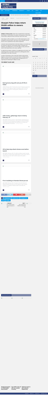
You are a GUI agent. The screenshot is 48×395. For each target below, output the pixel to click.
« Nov (33, 73)
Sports (37, 10)
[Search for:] (41, 15)
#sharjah (8, 200)
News (7, 18)
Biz (32, 10)
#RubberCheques (15, 198)
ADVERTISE (26, 393)
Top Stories (7, 10)
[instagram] (47, 1)
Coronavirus (14, 10)
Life (41, 10)
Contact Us (37, 393)
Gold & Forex (38, 12)
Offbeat (28, 10)
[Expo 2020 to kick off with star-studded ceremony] (16, 385)
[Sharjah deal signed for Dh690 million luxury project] (6, 385)
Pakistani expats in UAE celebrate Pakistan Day (26, 388)
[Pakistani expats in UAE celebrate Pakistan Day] (26, 385)
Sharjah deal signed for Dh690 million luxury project (5, 388)
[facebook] (40, 1)
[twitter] (42, 1)
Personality (21, 10)
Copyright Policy (44, 393)
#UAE (3, 200)
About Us (31, 393)
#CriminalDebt (7, 198)
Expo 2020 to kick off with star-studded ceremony (16, 388)
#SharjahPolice (24, 198)
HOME (2, 10)
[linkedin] (45, 1)
